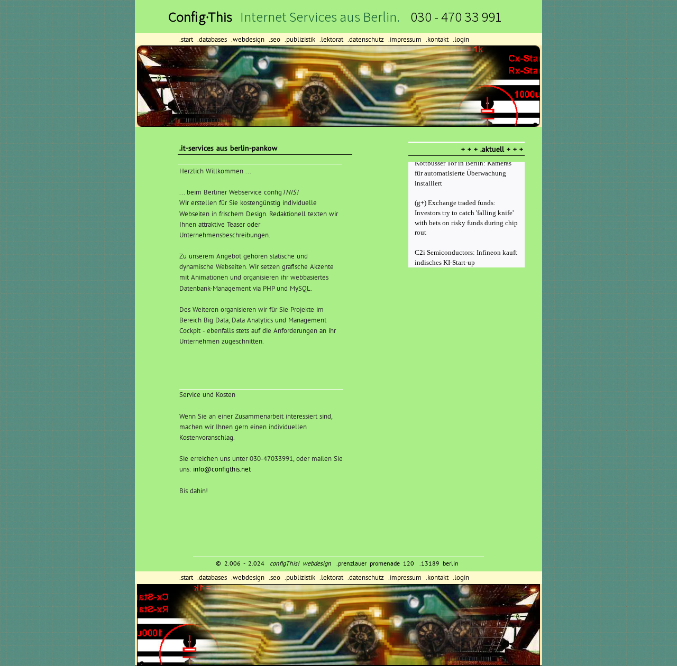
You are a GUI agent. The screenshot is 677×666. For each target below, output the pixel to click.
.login (461, 39)
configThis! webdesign (300, 563)
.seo (275, 39)
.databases (213, 39)
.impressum (406, 39)
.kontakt (438, 39)
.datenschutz (366, 39)
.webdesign (249, 39)
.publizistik (301, 39)
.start (187, 39)
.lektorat (332, 39)
